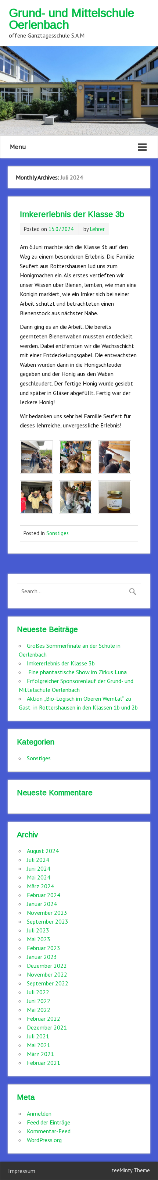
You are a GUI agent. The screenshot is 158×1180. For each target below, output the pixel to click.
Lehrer (97, 228)
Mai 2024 (38, 877)
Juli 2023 (38, 930)
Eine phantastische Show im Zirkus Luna (77, 672)
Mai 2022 (38, 1009)
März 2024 (40, 886)
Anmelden (39, 1113)
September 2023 (47, 921)
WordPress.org (44, 1140)
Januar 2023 (42, 956)
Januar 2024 (42, 903)
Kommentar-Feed (49, 1131)
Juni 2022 (38, 1001)
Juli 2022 (38, 992)
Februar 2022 (43, 1018)
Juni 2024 (38, 868)
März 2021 (40, 1054)
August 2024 (43, 850)
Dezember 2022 (47, 965)
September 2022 (47, 983)
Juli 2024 (38, 859)
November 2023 (47, 912)
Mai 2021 (38, 1045)
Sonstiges (57, 533)
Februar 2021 (43, 1062)
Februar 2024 (43, 895)
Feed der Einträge (48, 1122)
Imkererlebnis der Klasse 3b (72, 214)
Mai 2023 (38, 939)
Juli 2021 (38, 1036)
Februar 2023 (43, 948)
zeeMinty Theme (130, 1170)
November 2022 (47, 974)
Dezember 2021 (47, 1027)
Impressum (21, 1170)
